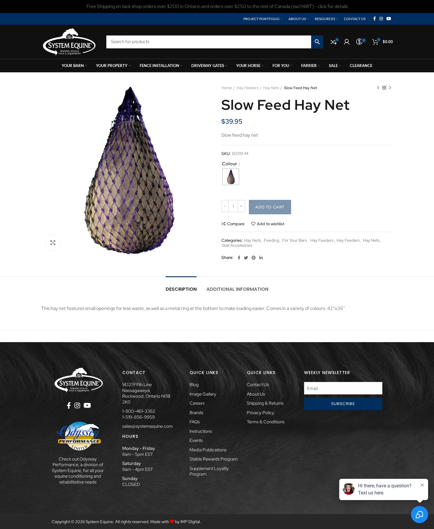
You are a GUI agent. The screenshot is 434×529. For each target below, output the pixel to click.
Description (181, 289)
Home (226, 87)
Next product (390, 88)
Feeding (271, 240)
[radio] (231, 177)
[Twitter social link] (246, 258)
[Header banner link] (217, 6)
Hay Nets (271, 87)
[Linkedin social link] (261, 258)
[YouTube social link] (389, 19)
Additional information (237, 289)
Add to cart (270, 207)
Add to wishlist (270, 224)
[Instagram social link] (381, 19)
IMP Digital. (190, 521)
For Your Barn (294, 240)
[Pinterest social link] (253, 258)
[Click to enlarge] (52, 242)
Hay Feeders (247, 87)
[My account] (347, 42)
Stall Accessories (237, 245)
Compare (235, 224)
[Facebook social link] (374, 19)
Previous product (378, 88)
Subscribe (343, 403)
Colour (230, 164)
